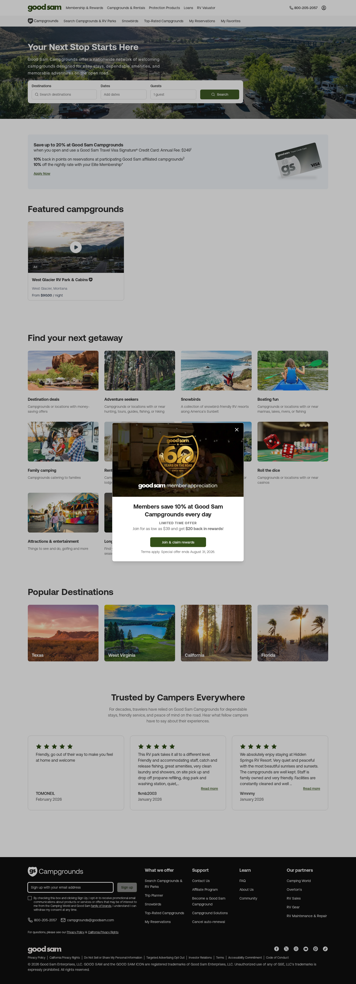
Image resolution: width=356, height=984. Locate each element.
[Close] (237, 430)
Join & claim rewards (178, 542)
